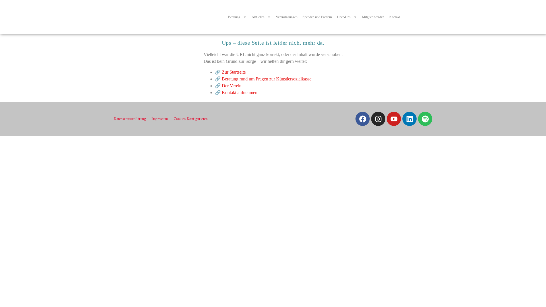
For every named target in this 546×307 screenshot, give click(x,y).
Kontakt (394, 17)
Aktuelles (258, 17)
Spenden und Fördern (317, 17)
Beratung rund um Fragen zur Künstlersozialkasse (266, 78)
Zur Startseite (234, 72)
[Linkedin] (409, 119)
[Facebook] (362, 119)
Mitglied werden (373, 17)
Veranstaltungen (286, 17)
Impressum (160, 119)
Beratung (234, 17)
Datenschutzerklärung (130, 119)
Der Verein (231, 85)
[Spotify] (425, 119)
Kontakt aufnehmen (239, 92)
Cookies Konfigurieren (191, 119)
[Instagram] (378, 119)
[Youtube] (394, 119)
